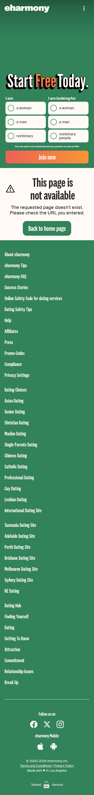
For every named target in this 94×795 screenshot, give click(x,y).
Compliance (13, 364)
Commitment (14, 660)
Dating (9, 627)
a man (21, 122)
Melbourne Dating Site (21, 568)
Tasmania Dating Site (20, 524)
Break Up (11, 682)
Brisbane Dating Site (20, 557)
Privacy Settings (17, 375)
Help (8, 320)
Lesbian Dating (16, 499)
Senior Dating (15, 411)
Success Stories (16, 287)
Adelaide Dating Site (20, 535)
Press (9, 342)
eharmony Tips (16, 265)
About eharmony (17, 254)
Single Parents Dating (21, 444)
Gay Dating (13, 488)
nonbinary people (67, 136)
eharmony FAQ (15, 276)
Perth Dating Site (18, 546)
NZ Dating (12, 590)
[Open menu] (83, 8)
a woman (23, 108)
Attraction (12, 649)
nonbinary (24, 135)
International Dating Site (23, 510)
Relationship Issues (19, 671)
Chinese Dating (16, 455)
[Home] (27, 9)
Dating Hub (13, 605)
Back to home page (47, 228)
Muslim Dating (15, 433)
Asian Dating (14, 400)
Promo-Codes (15, 353)
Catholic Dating (16, 466)
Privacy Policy (64, 766)
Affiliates (11, 331)
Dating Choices (16, 389)
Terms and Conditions (36, 766)
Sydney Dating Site (19, 579)
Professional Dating (19, 477)
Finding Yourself (17, 616)
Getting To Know (17, 638)
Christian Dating (17, 422)
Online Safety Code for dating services (33, 298)
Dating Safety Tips (18, 309)
